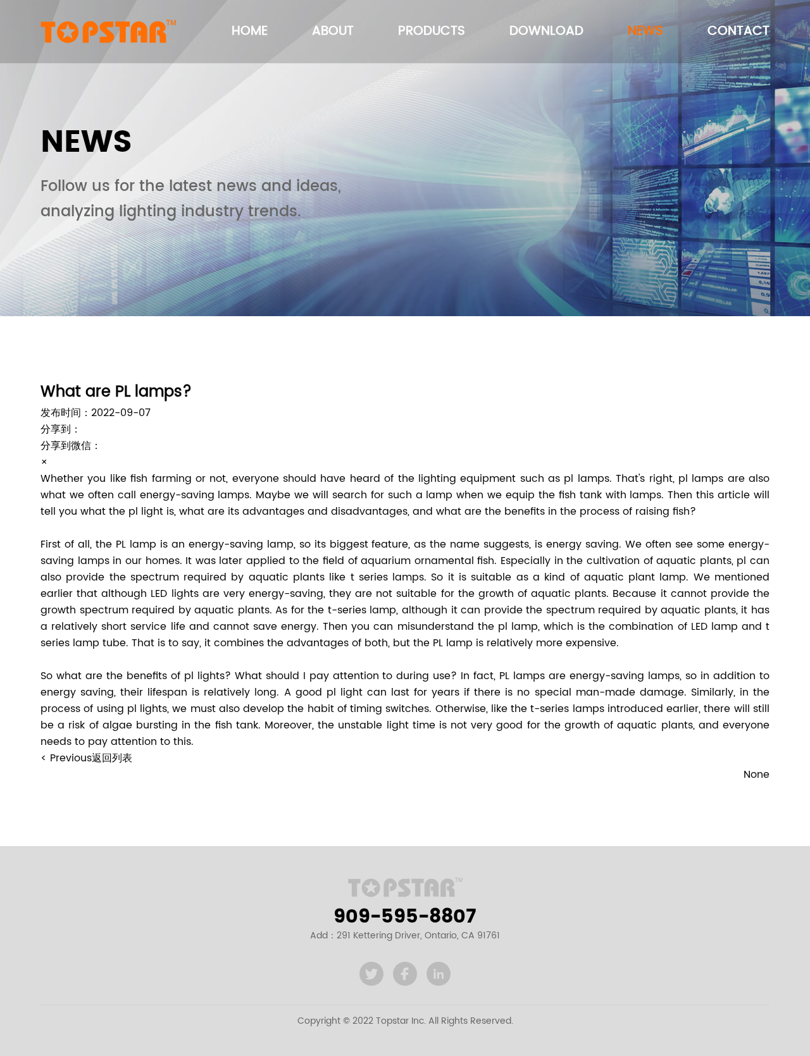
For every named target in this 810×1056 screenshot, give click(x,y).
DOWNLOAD (546, 31)
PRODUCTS (431, 31)
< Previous (66, 758)
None (757, 774)
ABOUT (333, 31)
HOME (250, 31)
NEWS (645, 31)
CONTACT (738, 31)
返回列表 (112, 758)
